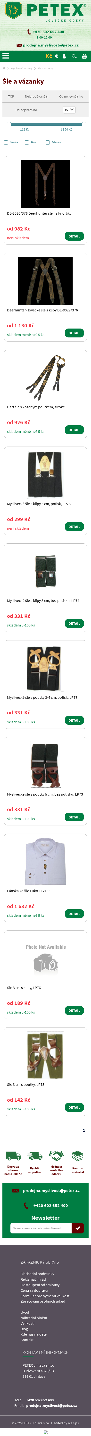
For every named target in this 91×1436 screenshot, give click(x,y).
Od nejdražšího (26, 110)
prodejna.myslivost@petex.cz (51, 45)
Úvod (25, 1312)
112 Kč (24, 129)
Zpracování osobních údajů (43, 1301)
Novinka (14, 142)
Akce (33, 142)
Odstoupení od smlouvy (40, 1284)
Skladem (56, 142)
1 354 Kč (66, 129)
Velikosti (27, 1323)
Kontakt (27, 1339)
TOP (11, 96)
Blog (24, 1328)
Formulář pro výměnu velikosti (45, 1295)
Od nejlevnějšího (71, 96)
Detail (74, 236)
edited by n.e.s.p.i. (66, 1423)
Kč (49, 56)
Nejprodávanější (36, 96)
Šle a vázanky (45, 68)
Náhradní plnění (34, 1317)
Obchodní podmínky (37, 1273)
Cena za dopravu (34, 1290)
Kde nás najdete (34, 1334)
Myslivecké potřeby (21, 68)
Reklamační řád (33, 1279)
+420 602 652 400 (48, 31)
